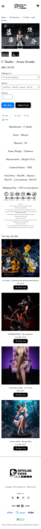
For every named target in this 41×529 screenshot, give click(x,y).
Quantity (4, 93)
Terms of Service (7, 525)
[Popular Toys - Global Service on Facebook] (18, 498)
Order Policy (28, 525)
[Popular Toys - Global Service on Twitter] (12, 498)
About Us (36, 525)
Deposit (4, 83)
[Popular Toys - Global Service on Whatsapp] (28, 498)
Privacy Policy (18, 525)
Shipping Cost (6, 73)
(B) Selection (14, 17)
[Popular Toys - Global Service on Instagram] (23, 498)
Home (3, 17)
